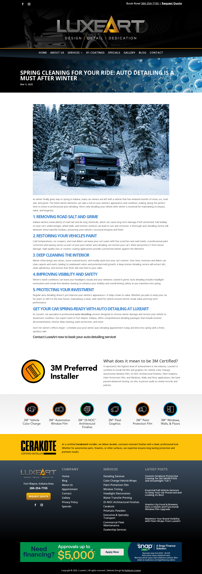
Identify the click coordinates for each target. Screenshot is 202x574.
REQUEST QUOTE (38, 496)
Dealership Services (114, 529)
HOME (43, 53)
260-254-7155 (150, 3)
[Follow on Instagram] (29, 4)
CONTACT (156, 53)
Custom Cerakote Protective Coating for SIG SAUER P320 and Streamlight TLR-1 (161, 478)
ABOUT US (57, 53)
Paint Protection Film (116, 485)
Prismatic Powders (114, 510)
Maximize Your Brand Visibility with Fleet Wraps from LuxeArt (163, 519)
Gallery (66, 497)
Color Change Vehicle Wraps (120, 480)
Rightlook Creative (133, 570)
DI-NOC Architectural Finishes (121, 502)
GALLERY (129, 53)
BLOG (142, 53)
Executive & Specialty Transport (116, 516)
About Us (67, 485)
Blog (64, 480)
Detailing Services (114, 476)
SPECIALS (114, 53)
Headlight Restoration (116, 493)
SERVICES (74, 53)
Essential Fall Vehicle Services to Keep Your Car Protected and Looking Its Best (163, 492)
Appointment (70, 489)
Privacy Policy (70, 502)
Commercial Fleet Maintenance (113, 524)
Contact (66, 493)
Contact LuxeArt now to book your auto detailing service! (74, 336)
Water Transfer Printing (117, 497)
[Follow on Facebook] (22, 4)
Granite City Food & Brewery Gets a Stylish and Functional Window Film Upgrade (161, 507)
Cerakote (108, 506)
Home (65, 476)
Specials (66, 506)
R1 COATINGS (95, 53)
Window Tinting (113, 489)
